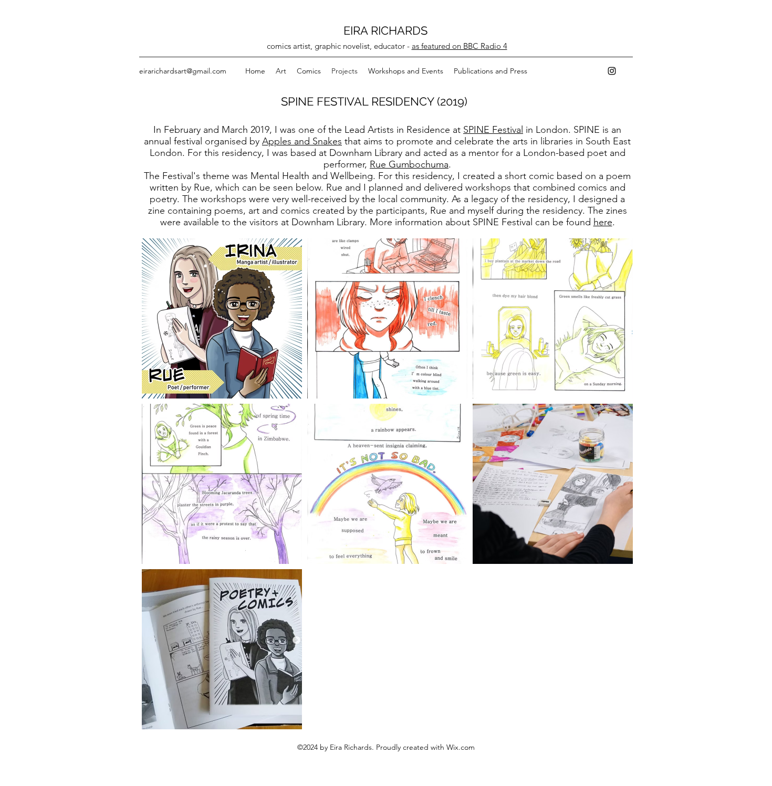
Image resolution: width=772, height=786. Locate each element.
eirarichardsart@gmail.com (182, 71)
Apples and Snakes (302, 141)
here (602, 222)
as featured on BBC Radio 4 (459, 46)
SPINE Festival (493, 129)
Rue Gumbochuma (409, 164)
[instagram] (612, 71)
